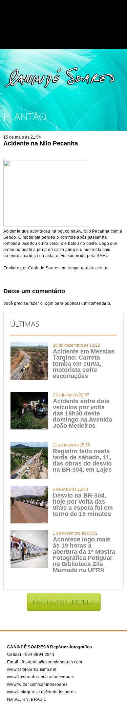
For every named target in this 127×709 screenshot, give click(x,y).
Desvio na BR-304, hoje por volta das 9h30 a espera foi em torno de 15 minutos (83, 504)
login (49, 303)
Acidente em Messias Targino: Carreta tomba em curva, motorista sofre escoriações (83, 363)
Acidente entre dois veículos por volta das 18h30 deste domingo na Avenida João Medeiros (82, 413)
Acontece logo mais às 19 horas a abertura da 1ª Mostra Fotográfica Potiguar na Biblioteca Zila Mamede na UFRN (84, 554)
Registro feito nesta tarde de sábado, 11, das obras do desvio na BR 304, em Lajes (82, 460)
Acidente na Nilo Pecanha (40, 143)
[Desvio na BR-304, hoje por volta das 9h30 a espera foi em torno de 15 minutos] (29, 522)
